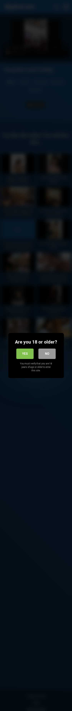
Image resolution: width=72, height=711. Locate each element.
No (47, 354)
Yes (25, 354)
